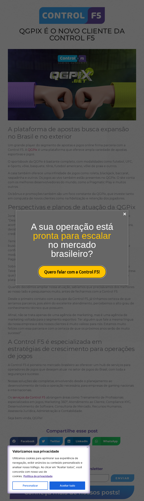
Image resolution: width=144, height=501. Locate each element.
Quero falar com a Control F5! (72, 271)
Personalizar (30, 485)
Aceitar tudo (67, 485)
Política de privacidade (37, 476)
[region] (49, 469)
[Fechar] (87, 447)
